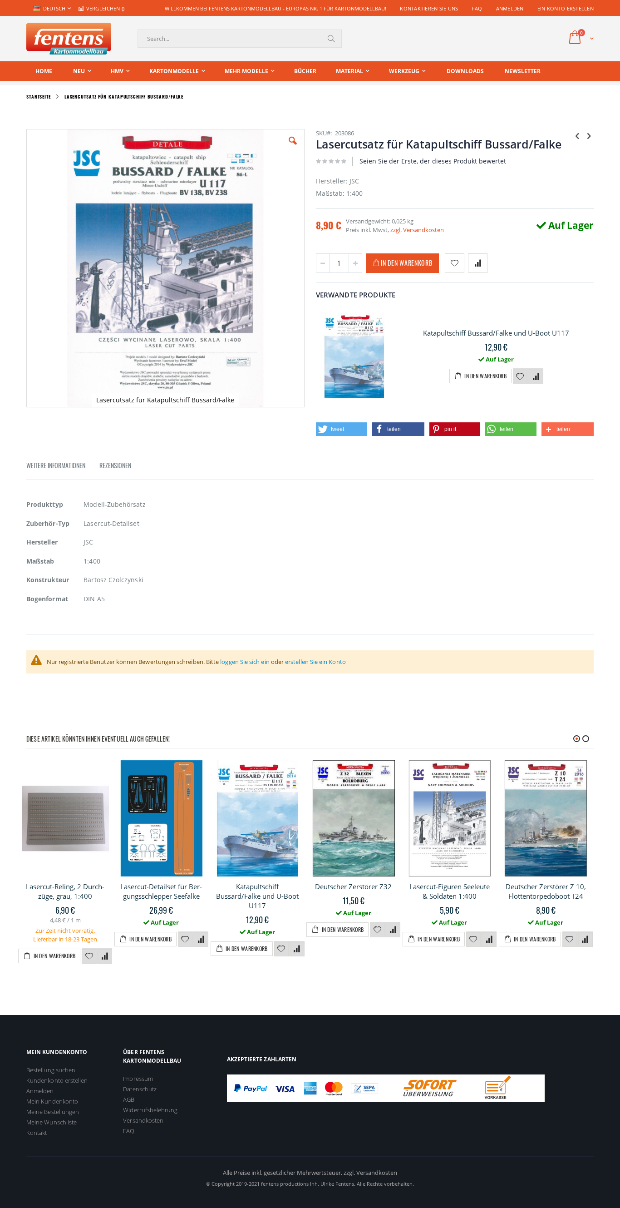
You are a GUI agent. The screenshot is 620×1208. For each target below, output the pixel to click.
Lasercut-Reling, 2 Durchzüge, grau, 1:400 (65, 891)
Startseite (38, 96)
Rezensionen (115, 465)
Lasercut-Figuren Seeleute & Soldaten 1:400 (449, 891)
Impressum (138, 1078)
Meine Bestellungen (52, 1112)
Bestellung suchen (50, 1070)
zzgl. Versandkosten (417, 230)
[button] (292, 147)
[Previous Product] (577, 135)
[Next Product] (589, 135)
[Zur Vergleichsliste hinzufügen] (536, 377)
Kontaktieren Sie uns (429, 8)
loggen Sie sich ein (244, 662)
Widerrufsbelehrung (150, 1110)
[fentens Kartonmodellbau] (68, 38)
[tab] (62, 467)
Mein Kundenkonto (52, 1101)
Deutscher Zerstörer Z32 (353, 886)
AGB (128, 1099)
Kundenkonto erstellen (57, 1080)
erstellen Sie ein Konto (315, 662)
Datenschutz (140, 1089)
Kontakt (36, 1133)
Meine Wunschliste (51, 1122)
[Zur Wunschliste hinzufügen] (520, 377)
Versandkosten (143, 1120)
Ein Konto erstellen (565, 8)
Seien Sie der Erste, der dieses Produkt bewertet (432, 161)
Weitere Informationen (55, 465)
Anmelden (510, 8)
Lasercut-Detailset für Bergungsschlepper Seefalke (161, 891)
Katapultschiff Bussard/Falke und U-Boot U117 (496, 332)
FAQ (477, 8)
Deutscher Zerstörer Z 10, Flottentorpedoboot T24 (546, 891)
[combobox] (240, 39)
